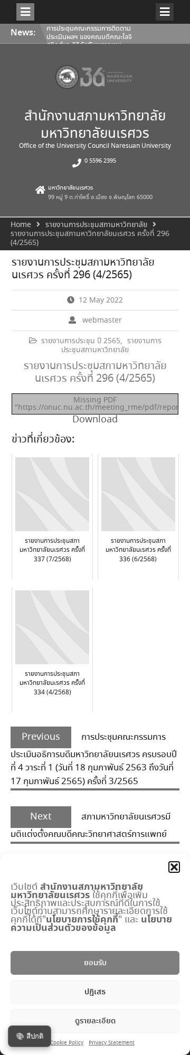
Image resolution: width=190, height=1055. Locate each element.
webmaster (102, 320)
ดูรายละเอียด (95, 1021)
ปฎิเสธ (95, 992)
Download (95, 420)
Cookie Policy (66, 1043)
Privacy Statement (112, 1043)
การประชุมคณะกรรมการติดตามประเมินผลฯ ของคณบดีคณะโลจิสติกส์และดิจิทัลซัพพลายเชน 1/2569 (89, 41)
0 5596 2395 (100, 161)
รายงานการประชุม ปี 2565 (80, 341)
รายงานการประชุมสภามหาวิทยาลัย (111, 345)
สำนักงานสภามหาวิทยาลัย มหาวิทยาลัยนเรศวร (95, 125)
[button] (174, 867)
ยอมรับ (95, 963)
